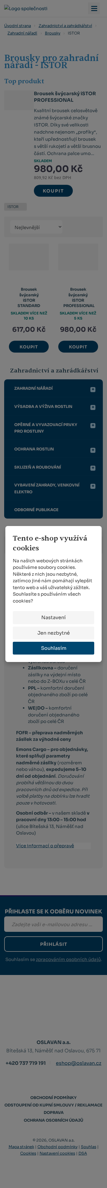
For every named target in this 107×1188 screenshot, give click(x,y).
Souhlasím (53, 648)
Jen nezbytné (53, 633)
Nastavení (53, 617)
